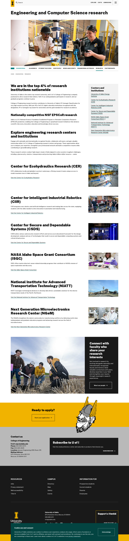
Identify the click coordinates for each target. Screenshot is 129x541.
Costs (100, 2)
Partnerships (110, 68)
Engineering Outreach (85, 68)
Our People (57, 68)
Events (50, 494)
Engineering (20, 68)
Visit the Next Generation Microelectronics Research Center (30, 327)
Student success (45, 68)
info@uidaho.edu (50, 519)
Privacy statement (17, 487)
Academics (33, 68)
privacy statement (74, 536)
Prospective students (87, 484)
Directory (51, 484)
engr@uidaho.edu (21, 444)
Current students (85, 487)
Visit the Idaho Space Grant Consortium (24, 270)
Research (99, 68)
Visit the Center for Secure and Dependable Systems (28, 242)
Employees (83, 494)
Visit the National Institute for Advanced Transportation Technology (33, 297)
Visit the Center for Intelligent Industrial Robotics (27, 213)
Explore (93, 2)
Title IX (13, 494)
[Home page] (12, 3)
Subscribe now (108, 451)
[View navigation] (115, 2)
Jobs (12, 484)
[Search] (17, 2)
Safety (50, 490)
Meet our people (99, 385)
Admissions (107, 2)
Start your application (42, 418)
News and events (69, 68)
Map (49, 487)
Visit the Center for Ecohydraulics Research (25, 177)
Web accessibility (17, 490)
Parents (82, 490)
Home (12, 74)
